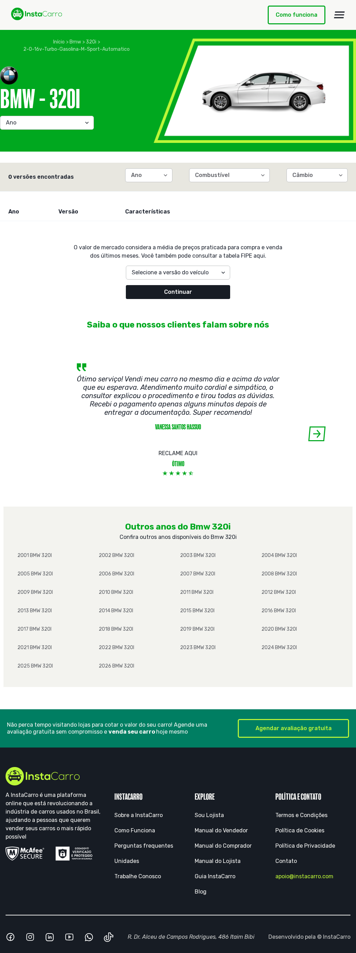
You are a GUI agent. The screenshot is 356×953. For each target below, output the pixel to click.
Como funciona (296, 14)
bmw (75, 42)
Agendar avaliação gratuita (294, 728)
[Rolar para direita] (317, 433)
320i (91, 42)
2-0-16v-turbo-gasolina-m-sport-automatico (76, 49)
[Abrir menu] (339, 15)
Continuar (178, 292)
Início (59, 42)
